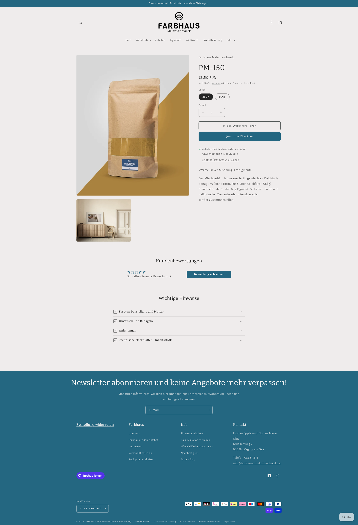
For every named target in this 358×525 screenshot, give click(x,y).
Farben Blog (188, 459)
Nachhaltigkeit (189, 453)
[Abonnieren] (208, 410)
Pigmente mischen (192, 433)
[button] (80, 22)
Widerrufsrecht (142, 522)
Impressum (135, 446)
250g (205, 96)
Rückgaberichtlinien (141, 459)
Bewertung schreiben (209, 274)
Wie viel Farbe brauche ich (197, 446)
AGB (182, 522)
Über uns (134, 433)
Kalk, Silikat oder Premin (195, 440)
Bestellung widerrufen (95, 425)
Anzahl (202, 105)
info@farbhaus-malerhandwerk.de (257, 463)
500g (222, 96)
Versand (216, 83)
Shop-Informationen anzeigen (220, 159)
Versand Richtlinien (140, 453)
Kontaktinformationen (209, 522)
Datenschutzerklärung (165, 522)
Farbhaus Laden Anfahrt (143, 440)
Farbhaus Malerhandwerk (97, 522)
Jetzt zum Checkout (239, 136)
